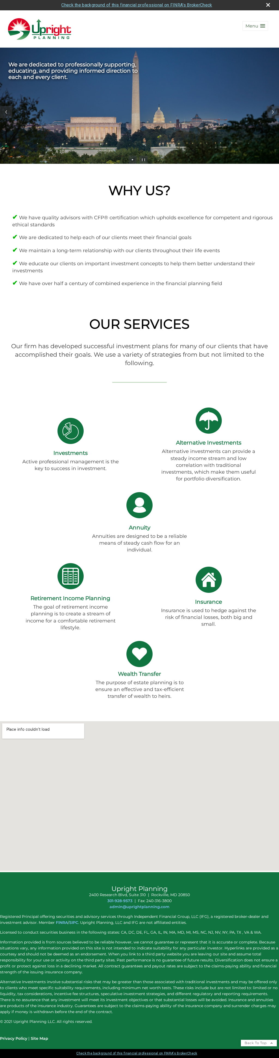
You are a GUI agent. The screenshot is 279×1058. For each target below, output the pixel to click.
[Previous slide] (6, 112)
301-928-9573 (119, 900)
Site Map (39, 1038)
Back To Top (256, 1043)
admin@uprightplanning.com (139, 906)
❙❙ (143, 159)
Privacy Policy (13, 1038)
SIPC (73, 922)
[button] (255, 26)
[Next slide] (273, 112)
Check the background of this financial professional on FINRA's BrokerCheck (136, 5)
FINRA (61, 922)
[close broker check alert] (268, 5)
